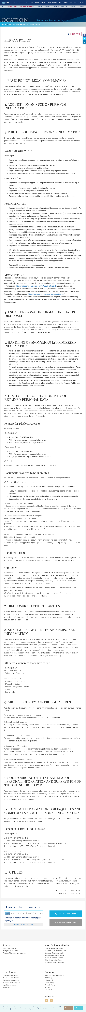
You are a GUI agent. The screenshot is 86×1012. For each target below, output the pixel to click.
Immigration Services (10, 951)
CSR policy (48, 978)
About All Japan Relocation (18, 24)
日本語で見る (75, 34)
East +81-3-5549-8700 (67, 914)
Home (4, 24)
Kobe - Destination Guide (53, 960)
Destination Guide (43, 6)
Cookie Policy (49, 982)
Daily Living (6, 987)
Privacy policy (49, 980)
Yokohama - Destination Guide (55, 951)
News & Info (64, 6)
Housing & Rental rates (11, 978)
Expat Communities (10, 985)
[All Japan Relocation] (14, 3)
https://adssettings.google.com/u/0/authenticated (36, 286)
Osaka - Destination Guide (54, 958)
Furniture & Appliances (11, 980)
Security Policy (50, 985)
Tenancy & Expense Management (14, 953)
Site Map (48, 987)
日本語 (82, 6)
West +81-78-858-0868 (66, 923)
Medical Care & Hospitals (11, 982)
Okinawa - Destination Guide (54, 962)
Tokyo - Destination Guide (54, 948)
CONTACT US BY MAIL (25, 924)
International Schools (10, 975)
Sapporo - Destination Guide (54, 953)
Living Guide (55, 6)
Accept (78, 1008)
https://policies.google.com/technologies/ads (46, 294)
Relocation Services (10, 948)
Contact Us (48, 990)
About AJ (73, 6)
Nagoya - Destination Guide (54, 955)
